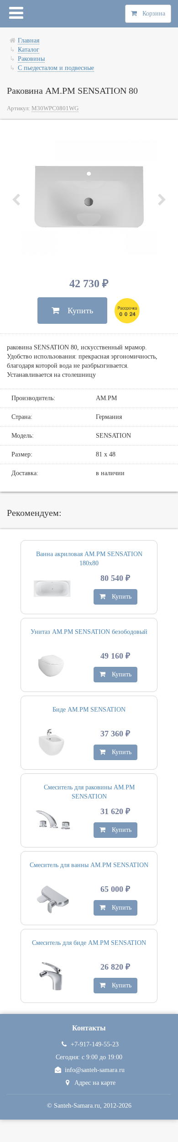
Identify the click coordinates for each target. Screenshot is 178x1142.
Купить (76, 310)
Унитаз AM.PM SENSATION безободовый (89, 631)
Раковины (31, 58)
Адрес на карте (94, 1082)
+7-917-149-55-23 (95, 1044)
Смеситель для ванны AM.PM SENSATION (89, 865)
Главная (28, 40)
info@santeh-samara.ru (95, 1070)
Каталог (28, 49)
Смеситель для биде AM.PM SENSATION (89, 942)
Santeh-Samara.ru (77, 1105)
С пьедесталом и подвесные (56, 67)
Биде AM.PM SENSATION (89, 709)
